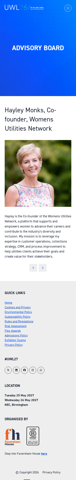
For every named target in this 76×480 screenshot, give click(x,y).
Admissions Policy (16, 335)
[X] (8, 370)
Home (8, 303)
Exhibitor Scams (15, 340)
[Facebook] (24, 370)
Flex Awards (13, 331)
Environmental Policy (18, 312)
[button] (67, 8)
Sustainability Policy (17, 317)
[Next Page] (43, 268)
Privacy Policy (14, 345)
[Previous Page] (33, 268)
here (44, 453)
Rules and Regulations (19, 321)
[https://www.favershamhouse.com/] (12, 444)
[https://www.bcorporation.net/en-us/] (33, 444)
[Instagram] (32, 370)
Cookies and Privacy (18, 307)
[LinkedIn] (16, 370)
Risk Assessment (16, 326)
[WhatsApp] (40, 370)
